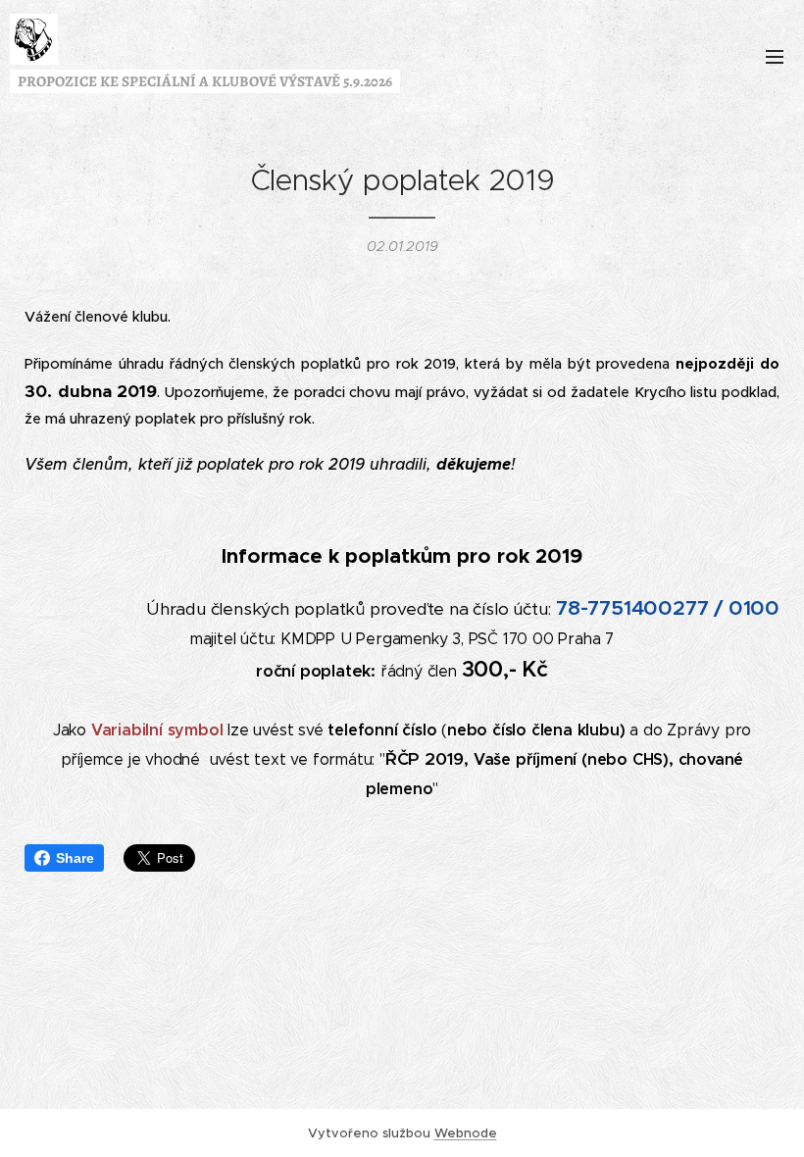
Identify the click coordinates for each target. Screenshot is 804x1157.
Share (75, 858)
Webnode (465, 1133)
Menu (774, 55)
